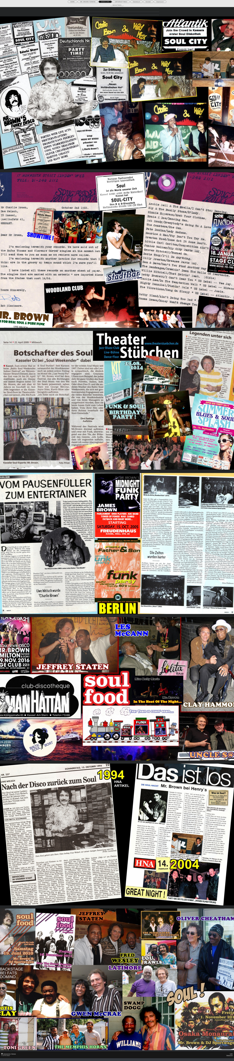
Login (231, 1054)
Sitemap (13, 1054)
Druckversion (7, 1054)
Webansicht (229, 1055)
